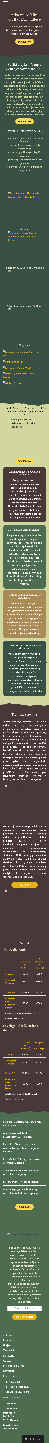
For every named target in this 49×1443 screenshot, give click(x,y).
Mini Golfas (9, 1355)
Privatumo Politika (10, 1429)
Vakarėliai (8, 1350)
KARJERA (24, 885)
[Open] (5, 2)
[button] (24, 1123)
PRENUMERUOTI (24, 1317)
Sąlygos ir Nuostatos (11, 1425)
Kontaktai (8, 1370)
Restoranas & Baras (13, 1365)
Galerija (7, 1360)
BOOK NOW (24, 41)
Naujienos (8, 1345)
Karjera (7, 1340)
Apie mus (8, 1335)
